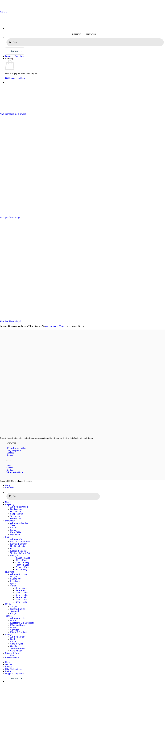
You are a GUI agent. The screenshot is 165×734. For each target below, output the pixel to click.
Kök (7, 537)
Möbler (8, 604)
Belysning (9, 504)
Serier (13, 586)
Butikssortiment (12, 658)
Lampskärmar (16, 514)
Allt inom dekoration (19, 523)
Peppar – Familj (22, 567)
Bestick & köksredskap (20, 542)
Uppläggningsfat (17, 546)
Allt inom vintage (18, 637)
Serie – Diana (21, 593)
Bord (12, 639)
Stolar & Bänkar (17, 609)
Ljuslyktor (9, 572)
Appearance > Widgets (55, 326)
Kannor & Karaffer (18, 544)
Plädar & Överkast (18, 632)
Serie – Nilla (21, 602)
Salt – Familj (21, 569)
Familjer (14, 555)
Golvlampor (15, 511)
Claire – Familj (22, 562)
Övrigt (13, 614)
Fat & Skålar (16, 532)
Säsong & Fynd (12, 653)
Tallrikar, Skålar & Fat (20, 553)
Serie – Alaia (21, 588)
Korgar (13, 530)
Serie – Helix (21, 597)
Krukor (13, 528)
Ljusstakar (15, 581)
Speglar (14, 607)
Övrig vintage (16, 651)
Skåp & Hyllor (16, 644)
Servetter (14, 630)
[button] (3, 12)
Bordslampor (16, 509)
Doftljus (13, 576)
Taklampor (15, 516)
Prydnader (15, 535)
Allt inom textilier (17, 618)
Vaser (13, 525)
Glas (12, 549)
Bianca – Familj (22, 558)
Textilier (8, 616)
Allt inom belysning (19, 507)
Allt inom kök (16, 539)
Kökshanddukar (17, 625)
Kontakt (8, 667)
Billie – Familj (21, 560)
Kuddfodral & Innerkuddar (22, 623)
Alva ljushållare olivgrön (11, 321)
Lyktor (13, 583)
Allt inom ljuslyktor (18, 574)
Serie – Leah (21, 600)
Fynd (12, 655)
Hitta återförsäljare (13, 669)
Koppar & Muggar (18, 551)
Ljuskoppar (15, 579)
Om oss (8, 664)
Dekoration (10, 521)
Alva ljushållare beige (10, 218)
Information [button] (91, 34)
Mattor (13, 627)
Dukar (13, 620)
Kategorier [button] (76, 34)
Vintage (8, 634)
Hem (7, 662)
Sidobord (14, 611)
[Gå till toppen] (1, 481)
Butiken (8, 671)
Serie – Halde (21, 595)
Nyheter (8, 502)
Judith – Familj (22, 565)
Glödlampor (15, 518)
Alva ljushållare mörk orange (13, 114)
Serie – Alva (21, 590)
